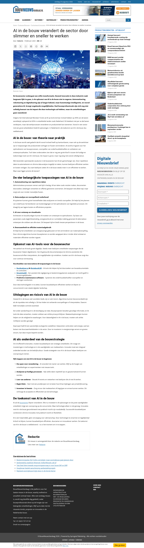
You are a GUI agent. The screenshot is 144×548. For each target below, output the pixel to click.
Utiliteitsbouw (59, 506)
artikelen (106, 2)
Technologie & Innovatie (38, 25)
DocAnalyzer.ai (23, 268)
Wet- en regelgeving (61, 497)
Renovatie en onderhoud (63, 501)
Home (17, 20)
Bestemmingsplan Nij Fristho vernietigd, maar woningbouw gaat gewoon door (45, 460)
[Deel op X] (20, 46)
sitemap (79, 540)
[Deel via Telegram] (31, 46)
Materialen (51, 20)
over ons (87, 2)
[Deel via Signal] (36, 46)
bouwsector (24, 403)
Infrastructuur (59, 492)
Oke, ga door (120, 545)
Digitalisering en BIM (61, 503)
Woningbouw (58, 490)
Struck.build (22, 273)
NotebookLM (36, 268)
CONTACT (96, 487)
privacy (71, 540)
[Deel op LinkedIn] (15, 46)
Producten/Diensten (69, 20)
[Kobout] (92, 11)
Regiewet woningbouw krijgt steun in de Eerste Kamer (36, 471)
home (80, 2)
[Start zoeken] (128, 20)
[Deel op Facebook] (42, 46)
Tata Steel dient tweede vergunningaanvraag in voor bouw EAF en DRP (42, 465)
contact (123, 2)
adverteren (115, 2)
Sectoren (38, 20)
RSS (129, 2)
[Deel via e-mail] (47, 46)
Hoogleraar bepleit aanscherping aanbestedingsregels (36, 468)
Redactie (42, 444)
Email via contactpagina (21, 524)
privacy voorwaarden (105, 223)
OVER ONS (97, 485)
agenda (85, 20)
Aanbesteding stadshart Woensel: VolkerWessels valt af (36, 463)
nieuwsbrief (96, 2)
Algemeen (26, 20)
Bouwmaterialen (60, 495)
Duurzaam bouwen (60, 499)
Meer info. (66, 546)
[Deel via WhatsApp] (26, 46)
